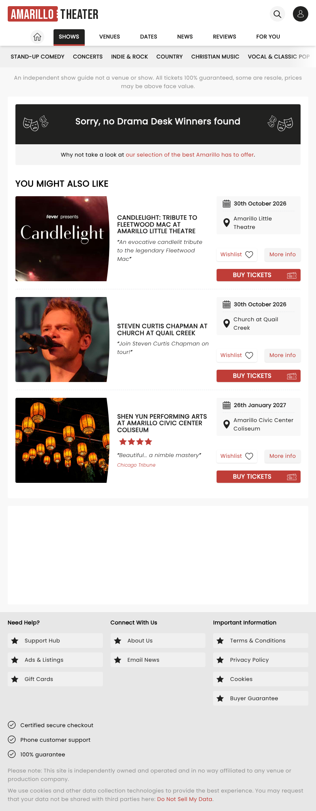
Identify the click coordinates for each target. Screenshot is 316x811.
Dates (148, 36)
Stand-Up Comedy (37, 56)
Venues (109, 36)
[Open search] (277, 14)
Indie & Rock (129, 56)
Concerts (88, 56)
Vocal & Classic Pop (279, 56)
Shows (69, 36)
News (185, 36)
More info (282, 254)
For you (268, 36)
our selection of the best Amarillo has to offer (190, 155)
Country (169, 56)
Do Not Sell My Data (184, 799)
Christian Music (215, 56)
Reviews (225, 36)
